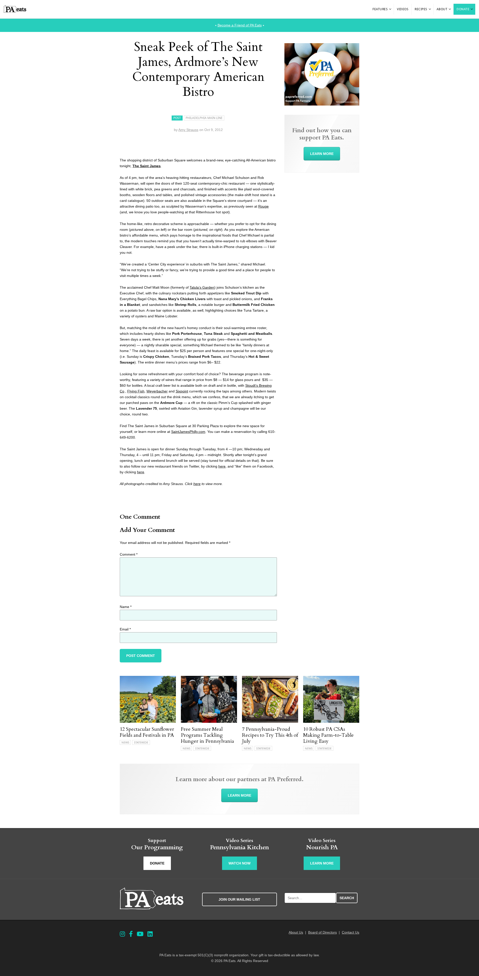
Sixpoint (182, 391)
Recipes (421, 9)
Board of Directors (322, 932)
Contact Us (350, 932)
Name (125, 607)
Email (125, 629)
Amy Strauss (188, 130)
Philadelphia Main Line (204, 118)
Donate (463, 9)
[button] (390, 9)
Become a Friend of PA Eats (240, 25)
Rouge (263, 206)
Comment (128, 554)
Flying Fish (135, 391)
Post (177, 118)
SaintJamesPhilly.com (188, 432)
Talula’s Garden (202, 287)
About (442, 9)
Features (380, 9)
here (222, 466)
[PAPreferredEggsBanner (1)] (321, 104)
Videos (402, 9)
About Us (296, 932)
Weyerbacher (157, 391)
